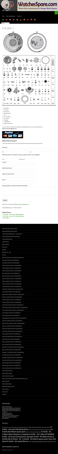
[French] (17, 19)
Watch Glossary (5, 381)
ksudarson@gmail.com (23, 204)
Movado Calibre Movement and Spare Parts (12, 336)
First (3, 151)
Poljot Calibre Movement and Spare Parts (11, 344)
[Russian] (31, 19)
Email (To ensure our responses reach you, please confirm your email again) (21, 154)
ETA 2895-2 (6, 218)
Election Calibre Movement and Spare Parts (12, 297)
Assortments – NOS (6, 252)
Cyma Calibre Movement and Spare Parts (11, 291)
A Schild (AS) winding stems (23, 427)
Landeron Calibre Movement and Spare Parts (12, 328)
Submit (5, 200)
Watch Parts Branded (10, 16)
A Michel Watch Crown (6, 427)
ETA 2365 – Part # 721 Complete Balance (14, 214)
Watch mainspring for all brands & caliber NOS (13, 257)
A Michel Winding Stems (14, 427)
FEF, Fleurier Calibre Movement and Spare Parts (13, 310)
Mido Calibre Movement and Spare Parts (11, 333)
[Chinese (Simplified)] (6, 19)
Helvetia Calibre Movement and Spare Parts (12, 326)
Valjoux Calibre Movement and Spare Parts (12, 360)
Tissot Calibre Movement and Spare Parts (11, 268)
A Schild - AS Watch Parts (42, 437)
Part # (4, 179)
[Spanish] (35, 19)
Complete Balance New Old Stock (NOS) (11, 236)
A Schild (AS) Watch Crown (51, 441)
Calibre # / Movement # (8, 174)
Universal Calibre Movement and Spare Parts (12, 357)
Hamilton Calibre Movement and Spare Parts (12, 320)
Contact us (19, 16)
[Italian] (24, 19)
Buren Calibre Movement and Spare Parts (11, 281)
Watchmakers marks (6, 383)
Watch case (4, 247)
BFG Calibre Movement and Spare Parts (11, 273)
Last (30, 151)
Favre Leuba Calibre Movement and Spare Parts (12, 304)
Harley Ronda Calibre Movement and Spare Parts (13, 323)
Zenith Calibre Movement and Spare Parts (11, 368)
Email (3, 159)
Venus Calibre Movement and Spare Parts (11, 362)
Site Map (4, 254)
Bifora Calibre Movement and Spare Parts (11, 276)
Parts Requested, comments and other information (14, 185)
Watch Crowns (5, 244)
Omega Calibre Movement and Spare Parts (11, 265)
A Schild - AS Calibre (37, 434)
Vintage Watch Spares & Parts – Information (12, 233)
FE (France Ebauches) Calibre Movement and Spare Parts (15, 307)
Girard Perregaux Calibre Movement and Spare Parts (14, 318)
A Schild (49, 434)
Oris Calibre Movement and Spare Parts (11, 339)
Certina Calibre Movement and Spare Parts (12, 283)
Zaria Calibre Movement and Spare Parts (11, 365)
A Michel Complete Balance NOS (45, 429)
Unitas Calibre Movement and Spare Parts (11, 354)
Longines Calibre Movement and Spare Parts (12, 331)
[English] (13, 19)
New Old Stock (5, 389)
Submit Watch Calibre (7, 373)
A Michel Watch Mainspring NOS (34, 429)
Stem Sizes (4, 394)
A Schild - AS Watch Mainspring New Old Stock (37, 441)
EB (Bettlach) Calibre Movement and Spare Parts (13, 294)
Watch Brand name (7, 168)
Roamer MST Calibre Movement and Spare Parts (13, 347)
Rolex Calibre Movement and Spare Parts (11, 349)
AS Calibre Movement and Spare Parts (10, 260)
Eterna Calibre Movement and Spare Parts (11, 302)
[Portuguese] (28, 19)
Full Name (5, 147)
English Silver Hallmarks (8, 376)
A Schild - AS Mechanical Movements (33, 432)
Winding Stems (5, 241)
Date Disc (4, 249)
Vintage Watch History (7, 370)
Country (4, 162)
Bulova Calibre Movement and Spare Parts (11, 278)
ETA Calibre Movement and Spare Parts (11, 262)
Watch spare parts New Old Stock (9, 228)
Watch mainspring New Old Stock (9, 231)
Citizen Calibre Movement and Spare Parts (11, 286)
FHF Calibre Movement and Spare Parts (11, 315)
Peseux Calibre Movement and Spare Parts (11, 341)
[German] (20, 19)
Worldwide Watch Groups (8, 386)
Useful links (5, 391)
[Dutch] (10, 19)
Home (3, 16)
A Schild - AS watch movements (34, 427)
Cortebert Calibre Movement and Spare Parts (12, 289)
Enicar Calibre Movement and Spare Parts (11, 299)
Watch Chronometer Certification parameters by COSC (15, 378)
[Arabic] (3, 19)
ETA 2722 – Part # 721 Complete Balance (14, 216)
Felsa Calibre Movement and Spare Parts (11, 312)
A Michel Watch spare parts (45, 427)
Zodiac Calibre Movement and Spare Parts (11, 270)
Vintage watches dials (7, 239)
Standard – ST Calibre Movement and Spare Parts (13, 352)
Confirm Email (22, 159)
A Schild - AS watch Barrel (17, 441)
